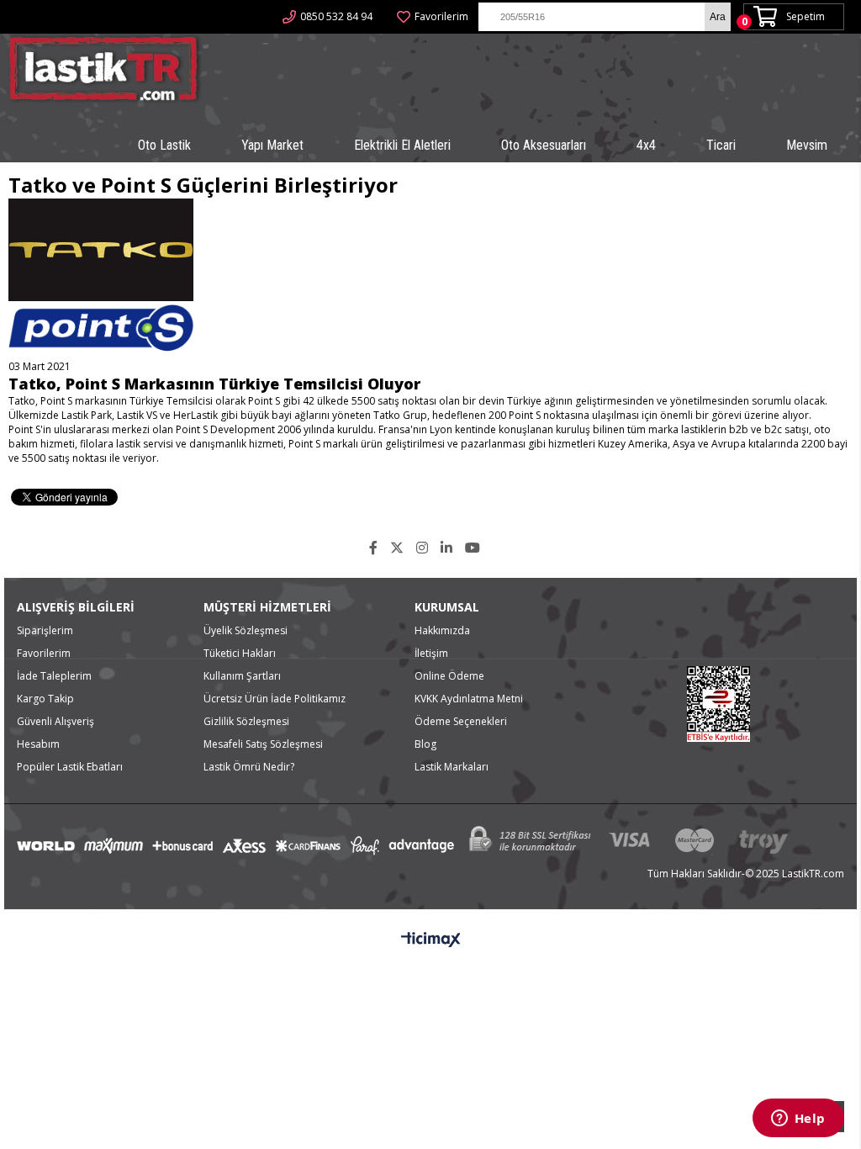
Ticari (721, 145)
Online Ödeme (449, 676)
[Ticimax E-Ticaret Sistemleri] (431, 940)
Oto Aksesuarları (543, 145)
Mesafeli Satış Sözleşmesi (263, 744)
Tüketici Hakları (239, 653)
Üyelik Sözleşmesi (245, 630)
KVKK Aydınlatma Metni (469, 698)
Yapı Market (272, 145)
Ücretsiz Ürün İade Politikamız (274, 698)
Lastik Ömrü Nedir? (248, 767)
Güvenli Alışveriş (55, 721)
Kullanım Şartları (242, 676)
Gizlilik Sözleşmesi (246, 721)
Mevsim (806, 145)
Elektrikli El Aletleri (402, 145)
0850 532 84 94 (336, 16)
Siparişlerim (45, 630)
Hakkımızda (442, 630)
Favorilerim (441, 16)
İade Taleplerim (54, 676)
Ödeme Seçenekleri (461, 721)
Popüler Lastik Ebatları (70, 767)
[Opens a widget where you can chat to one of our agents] (798, 1120)
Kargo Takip (45, 698)
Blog (425, 744)
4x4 (646, 145)
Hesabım (38, 744)
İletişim (431, 653)
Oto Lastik (164, 145)
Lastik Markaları (452, 767)
